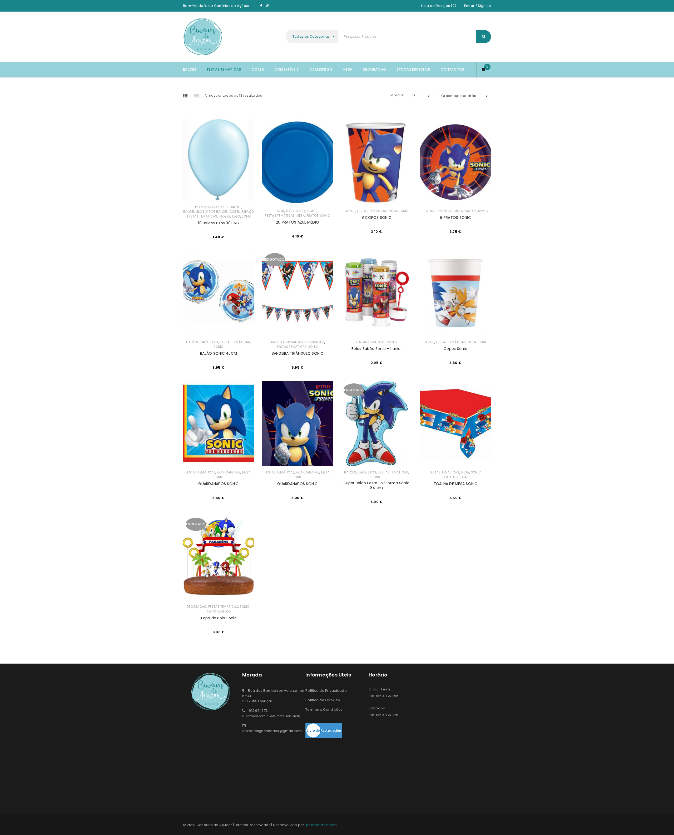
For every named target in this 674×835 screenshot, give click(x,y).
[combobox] (312, 36)
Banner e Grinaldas (286, 342)
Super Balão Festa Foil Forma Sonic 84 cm (376, 485)
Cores (235, 212)
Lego (236, 216)
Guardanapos (229, 472)
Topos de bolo (218, 611)
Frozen (225, 216)
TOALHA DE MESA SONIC (456, 483)
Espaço (248, 212)
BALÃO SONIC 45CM (218, 353)
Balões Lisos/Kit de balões (205, 212)
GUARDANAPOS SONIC (218, 483)
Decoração (314, 342)
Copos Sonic (455, 348)
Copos (350, 211)
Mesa (300, 216)
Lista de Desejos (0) (438, 5)
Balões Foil (209, 342)
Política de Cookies (322, 700)
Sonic (246, 216)
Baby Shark (296, 211)
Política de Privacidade (326, 690)
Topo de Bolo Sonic (218, 618)
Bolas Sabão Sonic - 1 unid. (376, 348)
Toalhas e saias (455, 477)
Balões (236, 207)
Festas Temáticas (202, 216)
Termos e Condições (324, 709)
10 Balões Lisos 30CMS (218, 223)
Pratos (312, 216)
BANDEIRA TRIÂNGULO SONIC (298, 353)
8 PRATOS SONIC (455, 217)
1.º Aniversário (207, 207)
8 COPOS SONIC (376, 217)
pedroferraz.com (321, 824)
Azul (224, 207)
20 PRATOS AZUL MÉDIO (297, 222)
